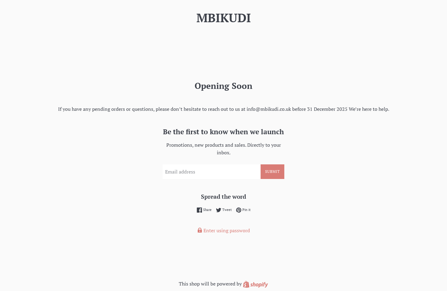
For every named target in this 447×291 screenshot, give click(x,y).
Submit (272, 171)
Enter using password (226, 230)
